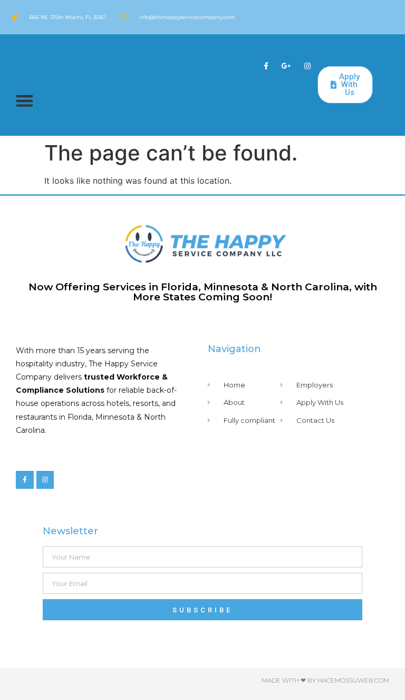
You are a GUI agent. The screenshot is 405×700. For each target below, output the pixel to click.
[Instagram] (307, 65)
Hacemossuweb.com (353, 680)
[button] (24, 101)
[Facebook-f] (266, 65)
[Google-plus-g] (286, 65)
